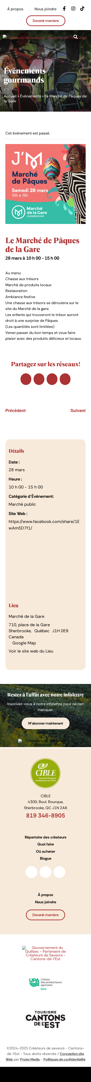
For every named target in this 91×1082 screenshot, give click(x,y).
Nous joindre (45, 902)
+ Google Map (22, 643)
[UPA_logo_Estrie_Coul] (45, 976)
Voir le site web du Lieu (31, 651)
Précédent (15, 410)
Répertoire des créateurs (45, 837)
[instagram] (45, 872)
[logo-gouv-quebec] (45, 947)
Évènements (30, 96)
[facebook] (31, 872)
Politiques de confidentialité (64, 1059)
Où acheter (45, 851)
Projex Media (30, 1059)
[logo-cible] (45, 759)
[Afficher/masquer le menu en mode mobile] (86, 43)
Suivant (78, 410)
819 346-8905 (45, 815)
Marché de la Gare (26, 616)
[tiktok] (59, 872)
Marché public (22, 504)
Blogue (45, 858)
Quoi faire (45, 844)
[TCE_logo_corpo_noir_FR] (45, 1009)
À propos (45, 894)
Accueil (10, 96)
